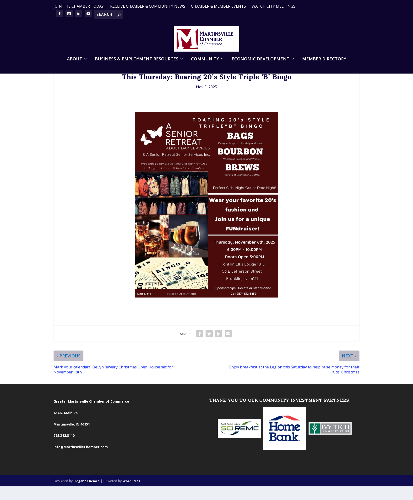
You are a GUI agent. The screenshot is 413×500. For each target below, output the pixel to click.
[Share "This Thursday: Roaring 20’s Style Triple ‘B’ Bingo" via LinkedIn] (218, 334)
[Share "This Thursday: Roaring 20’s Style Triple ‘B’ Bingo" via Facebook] (199, 334)
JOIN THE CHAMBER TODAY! (79, 6)
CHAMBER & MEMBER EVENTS (218, 6)
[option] (239, 429)
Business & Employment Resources (136, 59)
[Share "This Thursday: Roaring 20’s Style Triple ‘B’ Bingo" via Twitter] (209, 334)
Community (205, 59)
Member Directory (324, 59)
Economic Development (260, 59)
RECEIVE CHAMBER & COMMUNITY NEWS (147, 6)
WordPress (131, 481)
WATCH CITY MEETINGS (273, 6)
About (74, 59)
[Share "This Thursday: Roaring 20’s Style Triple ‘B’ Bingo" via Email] (228, 334)
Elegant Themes (86, 481)
